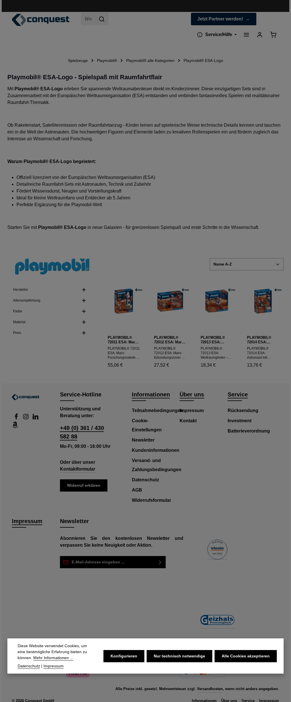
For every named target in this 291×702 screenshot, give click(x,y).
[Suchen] (102, 19)
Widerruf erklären (83, 485)
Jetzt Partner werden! (220, 18)
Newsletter (143, 440)
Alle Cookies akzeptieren (246, 656)
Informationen (151, 394)
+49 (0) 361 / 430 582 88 (82, 432)
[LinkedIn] (35, 418)
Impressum (192, 410)
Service (238, 394)
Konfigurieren (124, 656)
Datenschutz (145, 479)
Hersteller (20, 290)
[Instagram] (26, 418)
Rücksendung (243, 410)
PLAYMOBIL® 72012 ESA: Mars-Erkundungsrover (169, 340)
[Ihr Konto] (259, 34)
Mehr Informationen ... (53, 657)
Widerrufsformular (151, 500)
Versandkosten (210, 689)
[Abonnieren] (160, 562)
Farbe (17, 311)
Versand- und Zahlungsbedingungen (156, 465)
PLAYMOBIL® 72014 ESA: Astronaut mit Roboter (259, 340)
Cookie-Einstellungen (147, 425)
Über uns (192, 394)
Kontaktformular (77, 469)
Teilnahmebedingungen (157, 410)
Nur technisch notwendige (179, 656)
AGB (137, 490)
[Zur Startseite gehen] (41, 20)
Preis (17, 333)
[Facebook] (16, 418)
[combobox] (88, 19)
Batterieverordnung (249, 431)
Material (19, 322)
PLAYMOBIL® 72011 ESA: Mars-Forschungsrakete (123, 340)
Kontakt (188, 420)
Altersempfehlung (26, 300)
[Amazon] (15, 426)
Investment (239, 420)
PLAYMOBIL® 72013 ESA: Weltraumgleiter (214, 340)
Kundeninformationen (155, 450)
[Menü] (246, 34)
